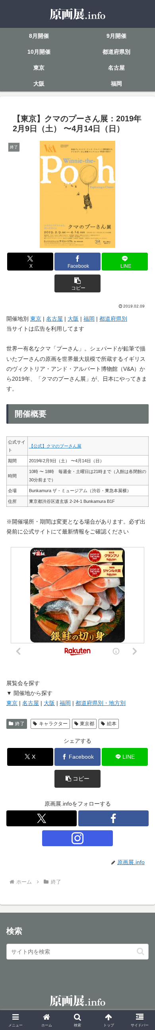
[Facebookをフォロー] (113, 818)
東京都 (87, 723)
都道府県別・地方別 (101, 703)
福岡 (89, 318)
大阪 (73, 318)
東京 (35, 318)
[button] (77, 283)
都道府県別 (113, 318)
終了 (20, 723)
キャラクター (53, 723)
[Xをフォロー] (41, 818)
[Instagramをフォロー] (77, 838)
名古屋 (54, 318)
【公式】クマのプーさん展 (55, 446)
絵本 (111, 723)
